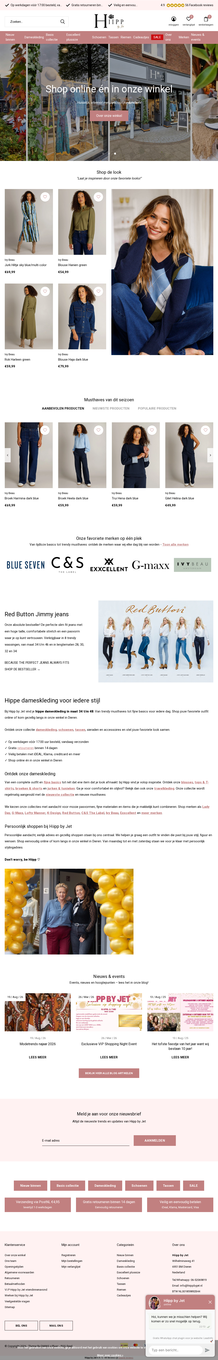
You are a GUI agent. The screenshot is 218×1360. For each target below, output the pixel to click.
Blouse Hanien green (72, 265)
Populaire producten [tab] (157, 408)
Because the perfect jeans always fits (37, 663)
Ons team (10, 1261)
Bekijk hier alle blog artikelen (109, 1073)
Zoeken (63, 21)
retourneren (25, 748)
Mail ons (56, 1325)
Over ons (168, 37)
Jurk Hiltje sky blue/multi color (26, 265)
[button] (103, 153)
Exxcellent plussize (73, 37)
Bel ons (21, 1325)
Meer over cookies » (110, 1355)
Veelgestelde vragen (17, 1301)
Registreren (69, 1255)
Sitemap (10, 1307)
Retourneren (12, 1278)
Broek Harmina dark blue (22, 498)
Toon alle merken (175, 544)
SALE (157, 37)
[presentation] (7, 455)
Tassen (113, 37)
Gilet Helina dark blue (179, 498)
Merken (184, 37)
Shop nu (109, 116)
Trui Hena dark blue (125, 498)
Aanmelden (155, 1140)
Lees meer (37, 1057)
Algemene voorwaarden (19, 1272)
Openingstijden (14, 1266)
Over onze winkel (15, 1255)
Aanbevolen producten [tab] (63, 408)
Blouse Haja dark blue (73, 359)
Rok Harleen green (17, 359)
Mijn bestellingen (72, 1261)
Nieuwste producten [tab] (111, 408)
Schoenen (99, 37)
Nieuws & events (197, 37)
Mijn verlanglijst (71, 1266)
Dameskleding (34, 37)
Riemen (126, 37)
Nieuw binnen (10, 37)
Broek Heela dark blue (73, 498)
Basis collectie (52, 37)
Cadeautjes (141, 37)
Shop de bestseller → (22, 669)
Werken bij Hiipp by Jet (19, 1295)
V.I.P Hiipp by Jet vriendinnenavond (26, 1289)
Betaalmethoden (15, 1283)
